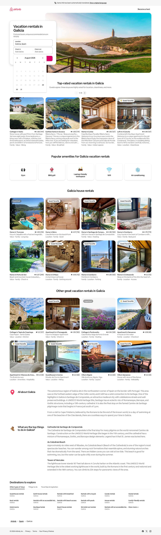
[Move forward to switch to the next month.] (42, 58)
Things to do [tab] (33, 487)
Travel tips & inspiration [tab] (49, 487)
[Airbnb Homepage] (15, 9)
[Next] (84, 93)
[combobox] (33, 44)
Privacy (27, 531)
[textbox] (23, 51)
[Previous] (76, 93)
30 (17, 89)
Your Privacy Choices (46, 531)
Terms (35, 531)
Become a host (144, 9)
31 (21, 89)
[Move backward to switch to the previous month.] (17, 58)
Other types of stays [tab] (17, 487)
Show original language (98, 3)
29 (43, 85)
